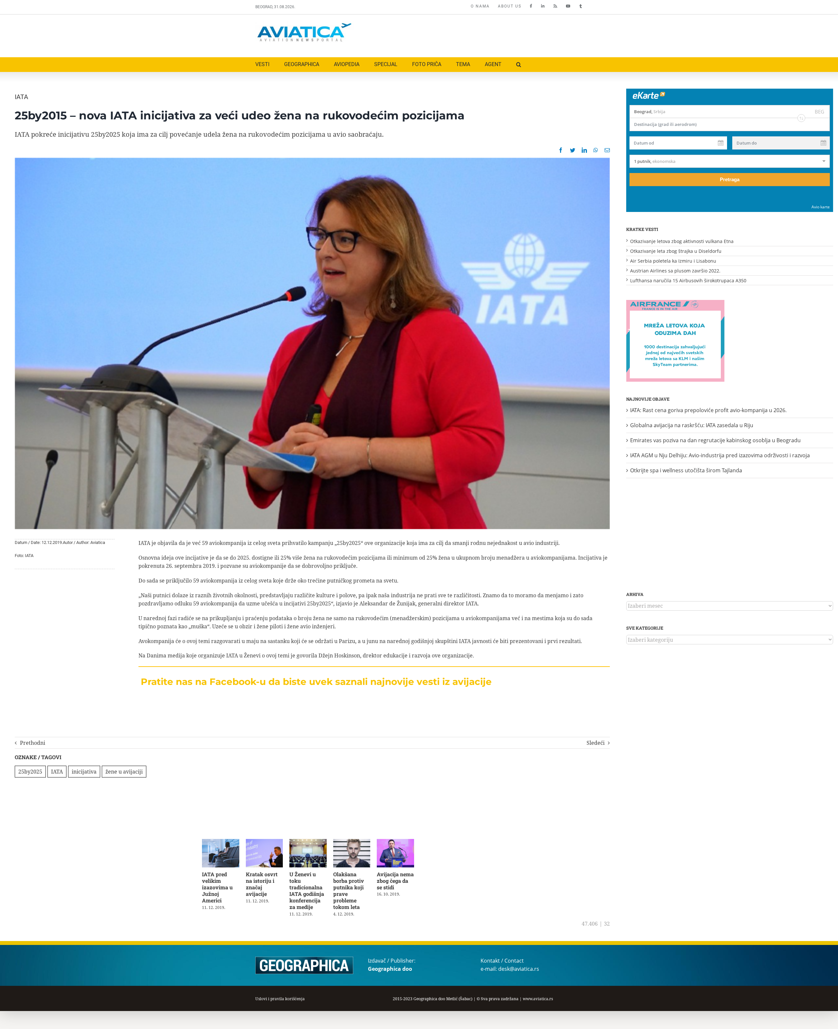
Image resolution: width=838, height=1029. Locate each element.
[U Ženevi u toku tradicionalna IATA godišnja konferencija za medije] (312, 842)
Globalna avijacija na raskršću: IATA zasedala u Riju (691, 425)
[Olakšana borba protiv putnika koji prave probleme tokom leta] (357, 842)
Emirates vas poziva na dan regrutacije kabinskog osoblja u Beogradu (715, 440)
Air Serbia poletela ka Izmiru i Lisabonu (673, 261)
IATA (21, 97)
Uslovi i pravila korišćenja (280, 1000)
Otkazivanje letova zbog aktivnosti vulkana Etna (682, 241)
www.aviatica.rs (538, 1000)
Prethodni (32, 742)
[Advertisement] (464, 34)
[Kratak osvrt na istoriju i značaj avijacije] (266, 842)
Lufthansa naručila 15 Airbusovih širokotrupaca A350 (688, 280)
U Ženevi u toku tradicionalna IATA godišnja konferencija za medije (312, 892)
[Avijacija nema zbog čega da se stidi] (402, 842)
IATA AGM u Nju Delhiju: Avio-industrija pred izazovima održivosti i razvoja (720, 455)
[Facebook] (561, 150)
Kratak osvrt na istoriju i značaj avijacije (266, 882)
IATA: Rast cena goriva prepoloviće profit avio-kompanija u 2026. (708, 410)
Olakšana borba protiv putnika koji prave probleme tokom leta (357, 888)
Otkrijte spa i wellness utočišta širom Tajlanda (686, 470)
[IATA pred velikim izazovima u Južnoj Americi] (221, 842)
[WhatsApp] (595, 150)
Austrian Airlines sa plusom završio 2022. (675, 271)
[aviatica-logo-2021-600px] (304, 23)
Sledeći (596, 742)
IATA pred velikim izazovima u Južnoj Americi (221, 885)
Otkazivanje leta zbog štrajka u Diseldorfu (675, 251)
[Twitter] (572, 150)
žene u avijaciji (124, 771)
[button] (518, 65)
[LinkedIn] (584, 150)
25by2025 (30, 771)
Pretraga (729, 179)
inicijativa (84, 771)
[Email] (607, 150)
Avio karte (820, 207)
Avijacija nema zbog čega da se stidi (402, 882)
